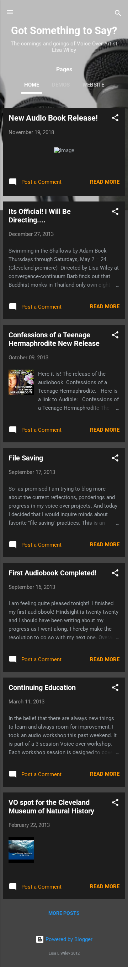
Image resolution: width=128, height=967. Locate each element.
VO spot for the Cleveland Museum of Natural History (51, 806)
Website (93, 85)
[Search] (118, 14)
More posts (64, 913)
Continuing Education (42, 687)
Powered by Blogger (68, 939)
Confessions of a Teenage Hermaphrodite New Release (54, 339)
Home (31, 85)
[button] (115, 119)
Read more (104, 182)
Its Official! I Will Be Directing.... (40, 215)
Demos (61, 85)
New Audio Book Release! (53, 118)
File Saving (26, 458)
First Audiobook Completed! (52, 573)
